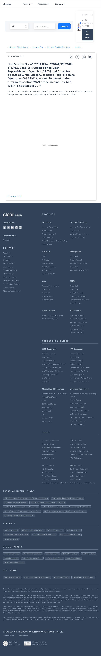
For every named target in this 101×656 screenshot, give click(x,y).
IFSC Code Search (77, 448)
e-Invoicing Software (78, 263)
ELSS (44, 401)
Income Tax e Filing (50, 227)
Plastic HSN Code (77, 326)
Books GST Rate (77, 333)
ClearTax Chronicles (11, 281)
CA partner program (50, 286)
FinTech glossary (9, 277)
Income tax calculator (51, 441)
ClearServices (47, 237)
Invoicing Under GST (50, 375)
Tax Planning (47, 230)
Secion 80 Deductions (79, 234)
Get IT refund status (78, 472)
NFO (44, 414)
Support (6, 240)
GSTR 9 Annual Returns (51, 368)
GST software (47, 263)
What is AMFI (47, 418)
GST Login (46, 260)
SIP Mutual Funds (49, 404)
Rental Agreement (77, 421)
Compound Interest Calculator (54, 483)
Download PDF (14, 196)
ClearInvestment (49, 234)
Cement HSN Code (78, 319)
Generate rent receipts (79, 451)
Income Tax (74, 230)
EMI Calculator (48, 444)
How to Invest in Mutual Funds (54, 394)
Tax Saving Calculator (79, 469)
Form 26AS (74, 357)
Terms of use (23, 636)
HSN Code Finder (77, 315)
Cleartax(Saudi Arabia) (12, 291)
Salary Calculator (77, 476)
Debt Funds (47, 411)
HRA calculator (48, 465)
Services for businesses (79, 300)
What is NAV (47, 421)
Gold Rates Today (49, 476)
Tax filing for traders (50, 319)
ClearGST (74, 256)
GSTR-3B (46, 381)
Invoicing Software (77, 296)
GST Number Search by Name (82, 483)
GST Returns (47, 357)
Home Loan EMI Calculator (81, 455)
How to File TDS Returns (80, 368)
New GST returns (49, 267)
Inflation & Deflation (78, 404)
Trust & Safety (8, 288)
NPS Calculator (76, 458)
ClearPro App (47, 300)
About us (6, 253)
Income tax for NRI (77, 237)
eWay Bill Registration (79, 270)
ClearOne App (76, 303)
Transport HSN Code (78, 322)
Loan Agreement (77, 407)
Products (26, 4)
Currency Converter (50, 479)
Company (59, 4)
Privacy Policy (8, 636)
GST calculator (48, 458)
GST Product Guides (11, 284)
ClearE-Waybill (76, 260)
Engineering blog (10, 270)
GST (44, 256)
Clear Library (8, 274)
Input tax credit (48, 274)
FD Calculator (47, 472)
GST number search (78, 444)
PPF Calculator (76, 441)
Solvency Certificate (78, 414)
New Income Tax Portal (79, 371)
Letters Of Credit (77, 424)
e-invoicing (46, 270)
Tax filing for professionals (52, 315)
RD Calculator (48, 469)
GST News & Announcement (53, 364)
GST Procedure (48, 361)
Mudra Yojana (75, 400)
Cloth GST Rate (76, 329)
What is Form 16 (76, 361)
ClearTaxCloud (48, 296)
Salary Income (76, 364)
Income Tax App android (80, 227)
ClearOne (74, 289)
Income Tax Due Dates (79, 381)
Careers (6, 260)
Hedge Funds (47, 407)
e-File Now (87, 34)
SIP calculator (47, 455)
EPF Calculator (76, 479)
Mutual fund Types (49, 397)
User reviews (8, 267)
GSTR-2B (46, 378)
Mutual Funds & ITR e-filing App (54, 241)
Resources (42, 4)
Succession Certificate (79, 410)
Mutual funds (47, 244)
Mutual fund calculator (51, 448)
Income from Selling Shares (81, 378)
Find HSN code (76, 465)
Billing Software (76, 293)
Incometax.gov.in (77, 375)
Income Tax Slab (77, 354)
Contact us (7, 256)
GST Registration (49, 354)
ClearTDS (74, 267)
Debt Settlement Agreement (82, 417)
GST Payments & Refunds (52, 371)
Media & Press (9, 263)
